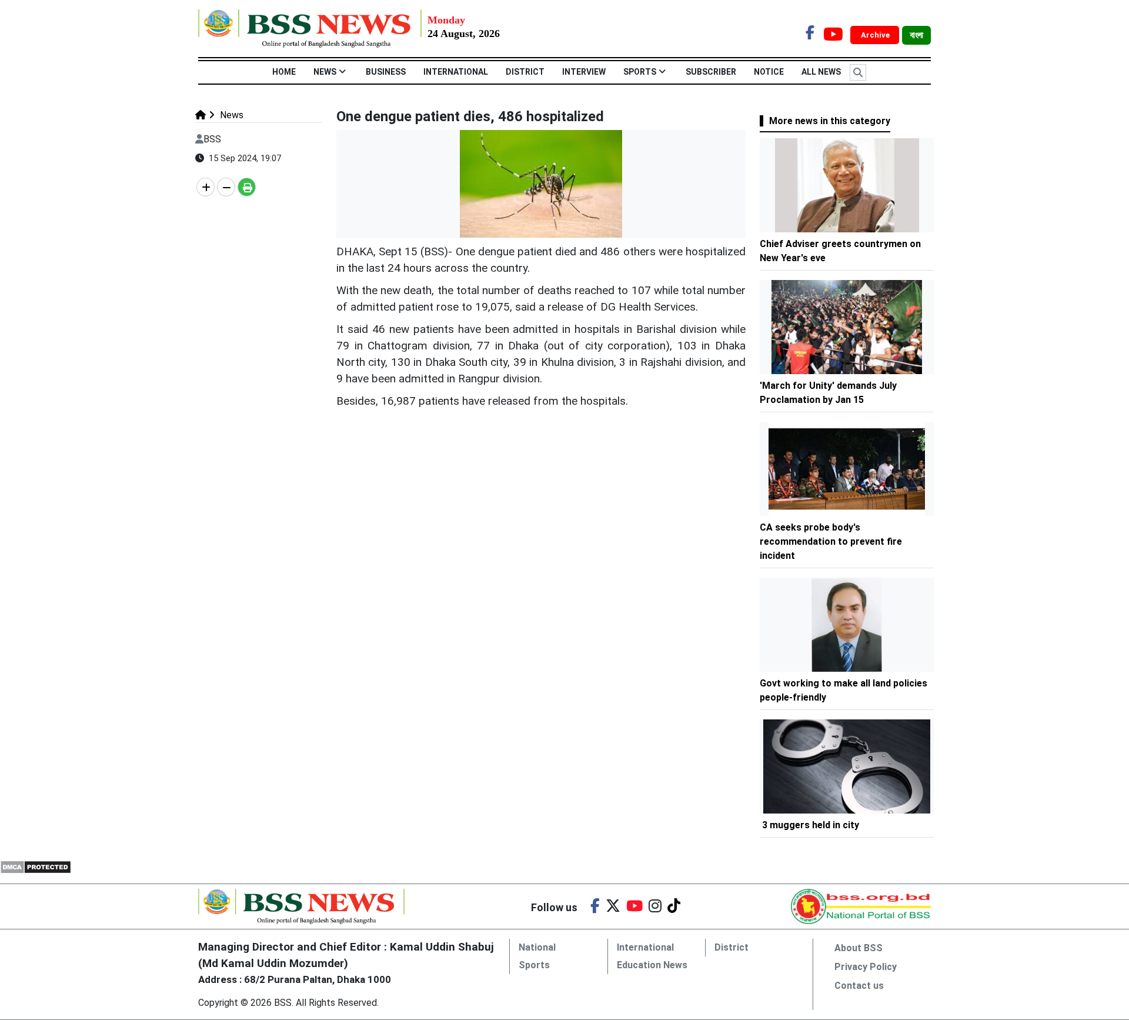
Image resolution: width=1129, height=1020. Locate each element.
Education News (652, 965)
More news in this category (829, 120)
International (455, 71)
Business (386, 71)
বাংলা (916, 35)
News (324, 71)
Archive (876, 35)
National (537, 947)
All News (821, 71)
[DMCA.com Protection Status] (35, 866)
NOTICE (769, 71)
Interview (584, 71)
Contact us (859, 985)
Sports (639, 71)
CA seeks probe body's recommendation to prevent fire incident (831, 541)
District (525, 71)
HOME (284, 71)
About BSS (858, 948)
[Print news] (247, 187)
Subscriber (711, 71)
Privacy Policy (865, 966)
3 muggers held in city (810, 825)
